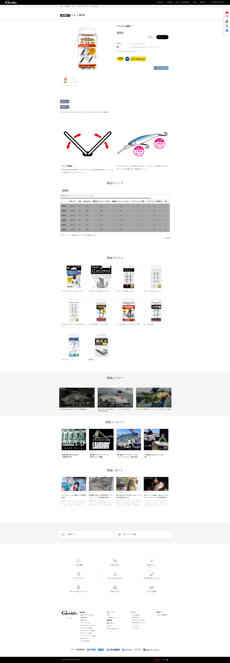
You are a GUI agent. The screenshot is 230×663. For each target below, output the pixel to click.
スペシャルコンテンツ (113, 628)
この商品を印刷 (160, 68)
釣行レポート (110, 623)
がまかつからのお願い (138, 620)
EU (71, 618)
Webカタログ (84, 638)
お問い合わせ (135, 617)
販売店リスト (84, 620)
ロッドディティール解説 (87, 630)
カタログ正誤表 (84, 641)
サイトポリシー (136, 628)
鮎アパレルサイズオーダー (88, 625)
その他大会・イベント (113, 617)
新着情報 (109, 620)
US (67, 618)
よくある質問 (135, 615)
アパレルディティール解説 (88, 635)
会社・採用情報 (161, 615)
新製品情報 (83, 617)
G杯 (108, 615)
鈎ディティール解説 (86, 633)
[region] (115, 215)
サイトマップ (135, 625)
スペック (160, 37)
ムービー (109, 625)
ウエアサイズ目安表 (86, 628)
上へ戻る (167, 238)
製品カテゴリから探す (86, 615)
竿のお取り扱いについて (139, 622)
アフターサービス (85, 622)
